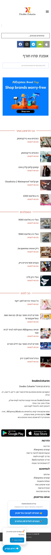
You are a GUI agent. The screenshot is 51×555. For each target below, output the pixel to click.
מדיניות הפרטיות (43, 491)
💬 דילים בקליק (12, 548)
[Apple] (46, 44)
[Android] (40, 44)
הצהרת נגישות (44, 487)
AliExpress (11, 411)
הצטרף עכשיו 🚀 (17, 540)
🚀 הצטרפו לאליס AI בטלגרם (29, 521)
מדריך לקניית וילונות (41, 456)
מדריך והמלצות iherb (41, 459)
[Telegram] (33, 44)
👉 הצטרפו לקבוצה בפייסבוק (28, 513)
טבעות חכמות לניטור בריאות (38, 452)
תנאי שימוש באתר (42, 484)
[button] (47, 11)
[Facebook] (20, 44)
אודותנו (47, 474)
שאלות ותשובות (43, 481)
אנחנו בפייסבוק (42, 497)
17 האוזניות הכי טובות (41, 463)
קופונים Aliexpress (42, 449)
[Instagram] (27, 44)
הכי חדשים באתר (25, 131)
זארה (3, 411)
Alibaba (18, 411)
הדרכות (46, 440)
